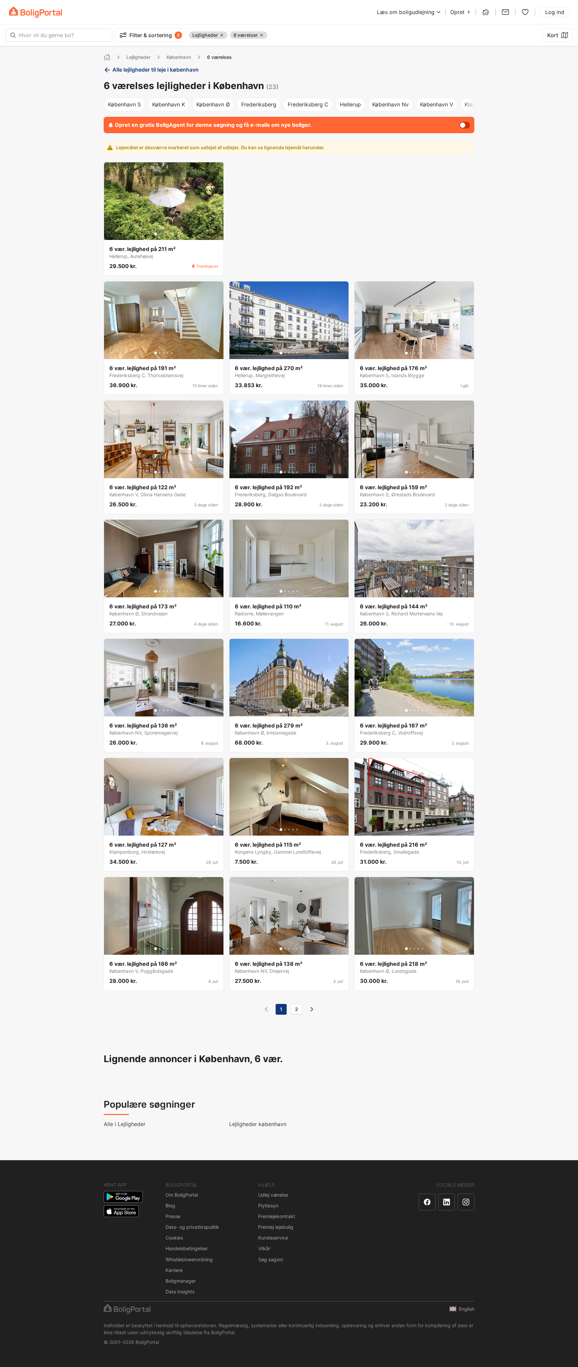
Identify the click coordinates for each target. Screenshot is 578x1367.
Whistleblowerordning (189, 1259)
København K (168, 104)
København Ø (213, 104)
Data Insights (180, 1291)
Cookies (174, 1238)
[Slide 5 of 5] (172, 234)
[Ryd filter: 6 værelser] (261, 35)
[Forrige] (266, 1009)
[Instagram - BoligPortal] (466, 1202)
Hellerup (350, 104)
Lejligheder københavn (257, 1124)
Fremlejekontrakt (276, 1216)
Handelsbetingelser (187, 1248)
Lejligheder (138, 57)
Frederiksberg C (308, 104)
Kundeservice (273, 1238)
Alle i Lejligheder (125, 1124)
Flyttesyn (268, 1205)
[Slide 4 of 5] (168, 234)
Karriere (174, 1270)
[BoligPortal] (35, 12)
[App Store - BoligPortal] (121, 1211)
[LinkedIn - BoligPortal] (446, 1202)
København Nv (390, 104)
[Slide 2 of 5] (160, 234)
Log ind (554, 12)
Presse (173, 1216)
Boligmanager (181, 1281)
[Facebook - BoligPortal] (427, 1202)
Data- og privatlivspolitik (192, 1227)
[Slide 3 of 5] (164, 234)
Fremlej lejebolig (275, 1227)
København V (436, 104)
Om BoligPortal (182, 1195)
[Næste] (311, 1009)
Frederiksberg (258, 104)
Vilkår (264, 1248)
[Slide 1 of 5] (156, 234)
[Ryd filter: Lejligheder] (221, 35)
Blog (170, 1205)
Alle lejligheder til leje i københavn (155, 69)
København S (124, 104)
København (179, 57)
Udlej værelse (273, 1195)
